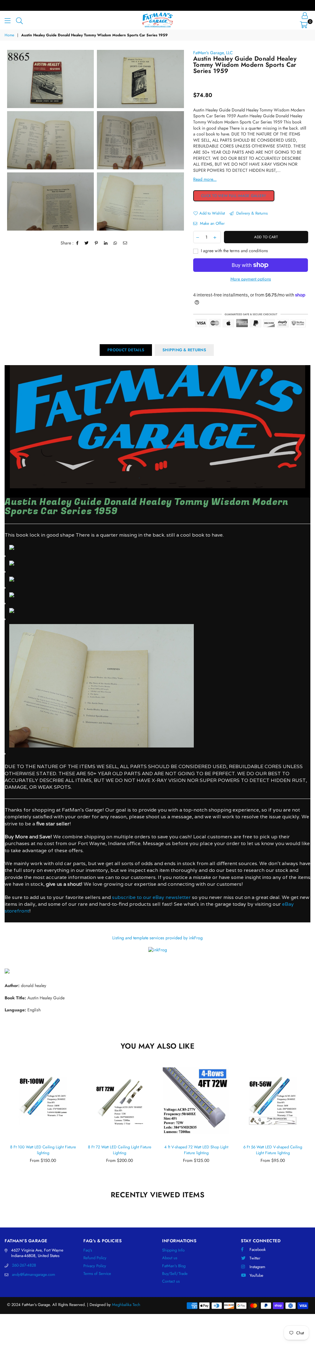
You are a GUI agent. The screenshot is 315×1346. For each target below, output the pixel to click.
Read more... (205, 179)
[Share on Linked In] (105, 243)
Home (9, 35)
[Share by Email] (125, 243)
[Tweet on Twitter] (86, 243)
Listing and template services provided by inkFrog (157, 938)
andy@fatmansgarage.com (33, 1274)
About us (169, 1258)
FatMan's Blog (173, 1266)
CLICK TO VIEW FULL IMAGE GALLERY (233, 196)
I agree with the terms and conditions (234, 251)
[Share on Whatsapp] (115, 243)
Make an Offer (212, 223)
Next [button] (305, 1122)
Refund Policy (94, 1258)
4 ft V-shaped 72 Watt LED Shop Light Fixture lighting (196, 1150)
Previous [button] (10, 1122)
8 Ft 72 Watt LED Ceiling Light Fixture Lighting (119, 1150)
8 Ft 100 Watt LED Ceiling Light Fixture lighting (43, 1150)
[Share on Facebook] (77, 243)
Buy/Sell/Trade (175, 1273)
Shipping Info (173, 1250)
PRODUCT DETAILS (125, 350)
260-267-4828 (24, 1265)
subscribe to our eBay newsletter (151, 897)
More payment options (250, 279)
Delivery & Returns (251, 213)
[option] (50, 79)
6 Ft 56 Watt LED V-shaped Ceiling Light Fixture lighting (272, 1150)
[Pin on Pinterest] (96, 243)
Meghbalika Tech (126, 1305)
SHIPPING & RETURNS (184, 350)
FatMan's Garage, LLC (213, 53)
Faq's (87, 1250)
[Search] (19, 20)
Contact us (171, 1281)
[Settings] (304, 15)
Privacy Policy (94, 1266)
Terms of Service (97, 1273)
